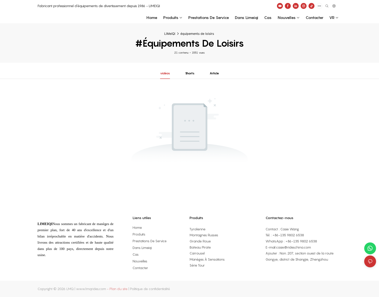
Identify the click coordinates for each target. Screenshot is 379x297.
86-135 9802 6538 (289, 235)
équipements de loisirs (197, 34)
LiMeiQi (169, 34)
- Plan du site (117, 289)
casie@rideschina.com (293, 247)
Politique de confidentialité (150, 289)
